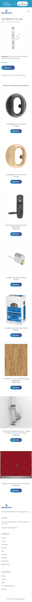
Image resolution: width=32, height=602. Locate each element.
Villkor (3, 582)
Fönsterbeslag (15, 58)
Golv (2, 551)
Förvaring (4, 544)
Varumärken (18, 56)
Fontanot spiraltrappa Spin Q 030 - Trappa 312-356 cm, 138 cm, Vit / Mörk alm (16, 432)
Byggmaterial (5, 564)
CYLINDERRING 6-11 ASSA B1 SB (16, 124)
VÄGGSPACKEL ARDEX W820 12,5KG (16, 328)
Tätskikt (3, 58)
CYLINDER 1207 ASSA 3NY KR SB (16, 278)
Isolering (4, 554)
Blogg (3, 576)
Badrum (25, 56)
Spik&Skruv (4, 558)
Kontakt (3, 579)
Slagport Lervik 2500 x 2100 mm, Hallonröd (16, 483)
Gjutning (3, 548)
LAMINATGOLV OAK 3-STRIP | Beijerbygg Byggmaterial (16, 379)
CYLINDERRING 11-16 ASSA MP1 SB (16, 175)
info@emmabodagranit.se (9, 528)
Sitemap (3, 589)
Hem (2, 22)
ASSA (8, 58)
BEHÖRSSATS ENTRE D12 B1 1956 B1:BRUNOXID (16, 226)
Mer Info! (8, 68)
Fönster (11, 56)
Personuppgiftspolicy (8, 586)
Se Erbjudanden (22, 3)
